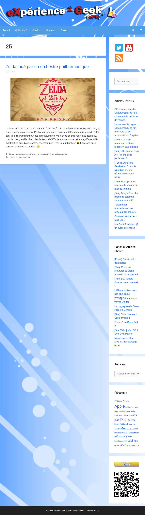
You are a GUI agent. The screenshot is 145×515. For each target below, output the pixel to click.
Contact (64, 30)
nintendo (33, 154)
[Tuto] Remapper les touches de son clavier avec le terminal (126, 185)
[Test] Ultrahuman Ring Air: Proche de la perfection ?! (126, 155)
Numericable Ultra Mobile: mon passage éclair (125, 342)
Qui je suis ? (21, 30)
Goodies (36, 30)
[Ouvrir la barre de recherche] (133, 30)
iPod (133, 420)
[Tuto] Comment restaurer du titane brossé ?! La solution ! (126, 143)
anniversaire (17, 154)
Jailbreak (124, 424)
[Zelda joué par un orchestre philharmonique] (52, 120)
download (122, 411)
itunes (116, 424)
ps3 (116, 436)
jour (134, 424)
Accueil (6, 30)
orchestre (42, 154)
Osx (127, 433)
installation (128, 415)
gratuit (133, 411)
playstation (134, 433)
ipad (116, 420)
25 (10, 154)
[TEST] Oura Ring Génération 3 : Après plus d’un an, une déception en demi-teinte (125, 170)
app (127, 401)
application (129, 407)
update (116, 445)
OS (123, 433)
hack (116, 416)
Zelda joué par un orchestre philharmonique (47, 66)
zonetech (133, 445)
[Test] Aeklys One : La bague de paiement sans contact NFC (126, 197)
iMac (121, 415)
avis (136, 407)
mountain (118, 433)
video (123, 445)
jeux (130, 424)
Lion (117, 428)
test (130, 440)
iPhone (125, 419)
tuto (136, 440)
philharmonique (54, 154)
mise (136, 429)
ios (135, 415)
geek (128, 411)
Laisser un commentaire (19, 157)
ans (26, 154)
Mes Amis (50, 30)
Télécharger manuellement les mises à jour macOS (125, 208)
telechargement (120, 441)
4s (121, 401)
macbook (130, 429)
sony (124, 436)
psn (120, 436)
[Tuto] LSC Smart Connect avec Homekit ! (126, 282)
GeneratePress (92, 510)
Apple (119, 406)
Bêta (116, 411)
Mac (123, 428)
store (130, 436)
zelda (64, 154)
